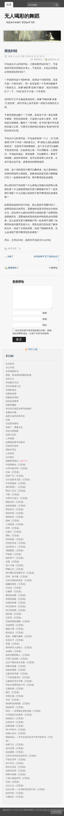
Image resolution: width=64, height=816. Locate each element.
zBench (46, 810)
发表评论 (52, 59)
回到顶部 (57, 811)
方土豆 (16, 56)
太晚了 (9, 256)
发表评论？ (13, 267)
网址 (45, 325)
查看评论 (38, 59)
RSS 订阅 (33, 349)
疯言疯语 (12, 248)
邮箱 (45, 319)
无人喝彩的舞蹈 (21, 15)
